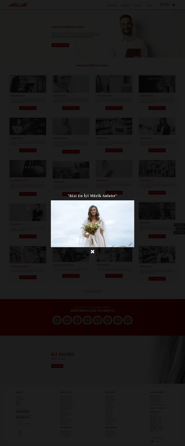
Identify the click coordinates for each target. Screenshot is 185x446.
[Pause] (53, 244)
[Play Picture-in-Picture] (128, 244)
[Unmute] (56, 244)
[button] (92, 251)
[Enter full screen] (131, 244)
